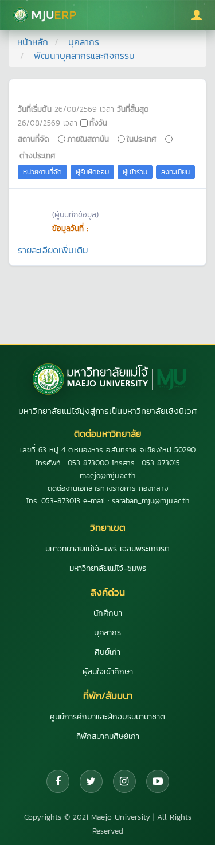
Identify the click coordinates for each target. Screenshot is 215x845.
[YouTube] (157, 781)
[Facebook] (57, 781)
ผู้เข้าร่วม (135, 172)
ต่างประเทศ (37, 155)
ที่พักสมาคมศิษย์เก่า (107, 736)
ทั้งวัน (98, 122)
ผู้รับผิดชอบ (92, 172)
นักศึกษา (107, 613)
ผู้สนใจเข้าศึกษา (108, 672)
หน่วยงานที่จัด (42, 172)
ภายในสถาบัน (88, 138)
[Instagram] (124, 781)
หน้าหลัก (32, 42)
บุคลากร (83, 42)
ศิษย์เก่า (107, 652)
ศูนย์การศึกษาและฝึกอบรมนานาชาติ (107, 717)
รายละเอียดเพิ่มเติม (53, 250)
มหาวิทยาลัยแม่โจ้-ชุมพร (107, 568)
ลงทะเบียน (175, 172)
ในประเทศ (142, 138)
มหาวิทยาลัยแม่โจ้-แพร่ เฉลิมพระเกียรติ (107, 549)
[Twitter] (91, 781)
